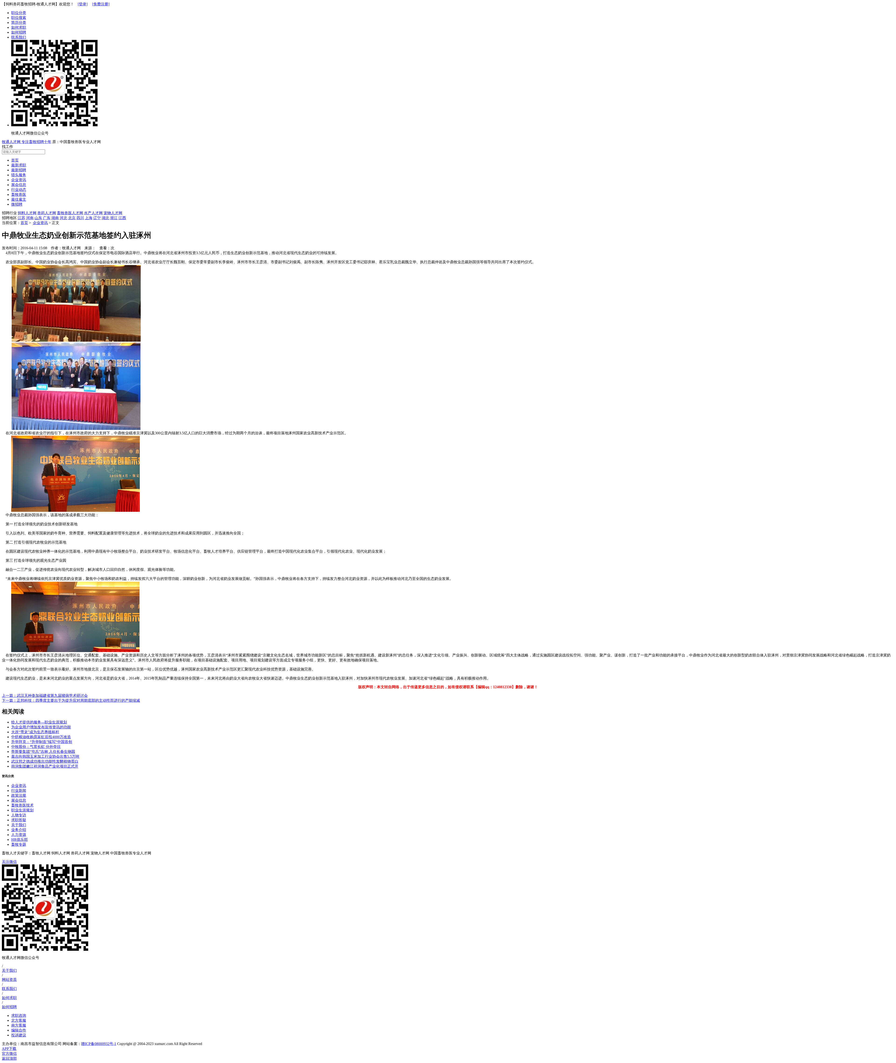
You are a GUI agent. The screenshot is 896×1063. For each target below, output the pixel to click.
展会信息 (18, 800)
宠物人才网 (113, 213)
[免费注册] (100, 4)
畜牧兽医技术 (22, 805)
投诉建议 (18, 1035)
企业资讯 (40, 223)
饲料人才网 (27, 213)
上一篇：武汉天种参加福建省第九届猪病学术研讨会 (45, 696)
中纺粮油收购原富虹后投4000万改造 (41, 737)
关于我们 (18, 825)
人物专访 (18, 815)
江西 (122, 218)
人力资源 (18, 835)
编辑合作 (18, 1030)
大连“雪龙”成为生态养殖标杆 (35, 732)
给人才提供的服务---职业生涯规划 (39, 722)
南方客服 (18, 1025)
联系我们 (18, 37)
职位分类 (18, 13)
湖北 (105, 218)
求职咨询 (18, 1015)
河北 (63, 218)
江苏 (21, 218)
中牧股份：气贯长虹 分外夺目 (36, 747)
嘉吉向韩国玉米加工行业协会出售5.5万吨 (45, 756)
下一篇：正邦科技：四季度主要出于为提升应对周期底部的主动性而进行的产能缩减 (71, 700)
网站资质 (9, 980)
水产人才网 (93, 213)
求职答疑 (18, 820)
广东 (46, 218)
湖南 (55, 218)
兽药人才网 (46, 213)
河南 (30, 218)
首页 (24, 223)
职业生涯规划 (22, 810)
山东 (38, 218)
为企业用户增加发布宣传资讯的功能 (41, 727)
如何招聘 (18, 32)
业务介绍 (18, 830)
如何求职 (18, 27)
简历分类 (18, 23)
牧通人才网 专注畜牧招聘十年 (26, 142)
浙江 (114, 218)
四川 (80, 218)
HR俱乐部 (19, 840)
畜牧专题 (18, 844)
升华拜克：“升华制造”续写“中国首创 (41, 742)
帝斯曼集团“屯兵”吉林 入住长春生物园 (43, 752)
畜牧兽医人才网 (70, 213)
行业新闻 (18, 791)
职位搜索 (18, 18)
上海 (88, 218)
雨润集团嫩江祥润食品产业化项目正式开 (44, 766)
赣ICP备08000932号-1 (98, 1044)
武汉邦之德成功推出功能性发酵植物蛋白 (44, 761)
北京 (72, 218)
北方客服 (18, 1020)
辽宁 (97, 218)
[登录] (83, 4)
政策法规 (18, 795)
